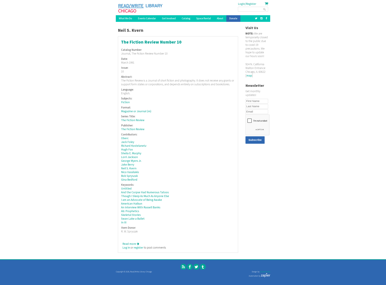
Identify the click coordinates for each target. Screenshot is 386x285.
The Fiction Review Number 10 (151, 42)
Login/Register (247, 4)
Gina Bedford (129, 180)
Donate (233, 18)
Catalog (186, 18)
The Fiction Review (132, 120)
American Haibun (131, 204)
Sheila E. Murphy (131, 153)
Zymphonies (265, 272)
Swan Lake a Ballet (133, 219)
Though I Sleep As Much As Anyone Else (145, 196)
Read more (130, 244)
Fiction (125, 102)
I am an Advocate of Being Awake (141, 200)
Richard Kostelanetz (133, 146)
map (249, 76)
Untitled (126, 189)
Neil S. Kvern (128, 168)
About (220, 18)
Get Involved (169, 18)
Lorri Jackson (129, 157)
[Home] (140, 8)
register (138, 248)
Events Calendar (147, 18)
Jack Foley (127, 142)
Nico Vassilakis (130, 172)
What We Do (125, 18)
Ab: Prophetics (130, 211)
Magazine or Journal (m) (136, 111)
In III (123, 222)
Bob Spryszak (129, 176)
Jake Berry (127, 165)
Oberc (125, 138)
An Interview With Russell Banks (140, 207)
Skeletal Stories (131, 215)
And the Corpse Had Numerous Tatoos (145, 192)
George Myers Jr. (131, 161)
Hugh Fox (127, 150)
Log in (126, 248)
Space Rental (203, 18)
